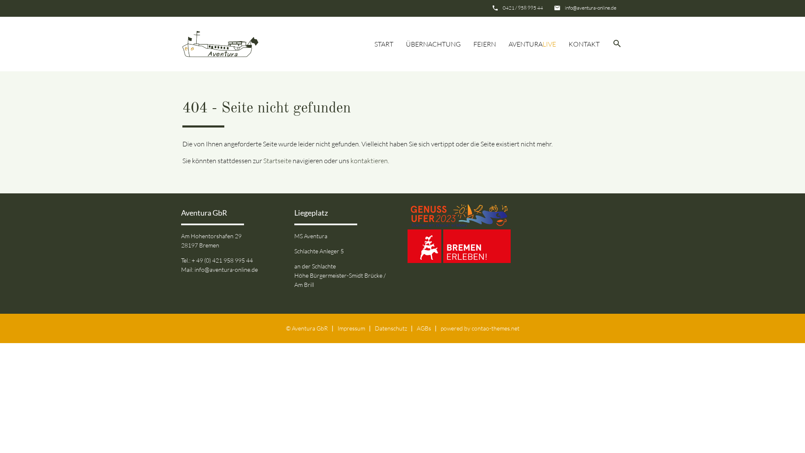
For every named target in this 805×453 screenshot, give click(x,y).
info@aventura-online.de (590, 8)
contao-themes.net (495, 328)
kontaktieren (369, 160)
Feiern (484, 44)
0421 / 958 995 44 (523, 8)
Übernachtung (433, 44)
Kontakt (584, 44)
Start (383, 44)
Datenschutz (391, 328)
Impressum (351, 328)
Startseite (277, 160)
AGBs (424, 328)
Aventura (532, 44)
